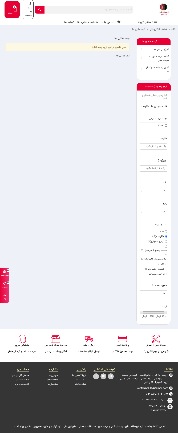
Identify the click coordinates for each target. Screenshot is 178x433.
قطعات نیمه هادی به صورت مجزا (159, 58)
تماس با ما (107, 22)
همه (162, 231)
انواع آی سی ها (161, 49)
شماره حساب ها (87, 22)
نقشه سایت (80, 384)
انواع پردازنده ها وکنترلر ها (157, 69)
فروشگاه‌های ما (79, 375)
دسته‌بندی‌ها (145, 22)
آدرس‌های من (22, 384)
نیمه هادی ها (149, 41)
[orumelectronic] (153, 9)
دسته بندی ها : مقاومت (152, 106)
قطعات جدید (51, 380)
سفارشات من (23, 380)
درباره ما (69, 22)
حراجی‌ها (53, 375)
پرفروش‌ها (53, 384)
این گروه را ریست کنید (157, 274)
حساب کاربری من (20, 375)
